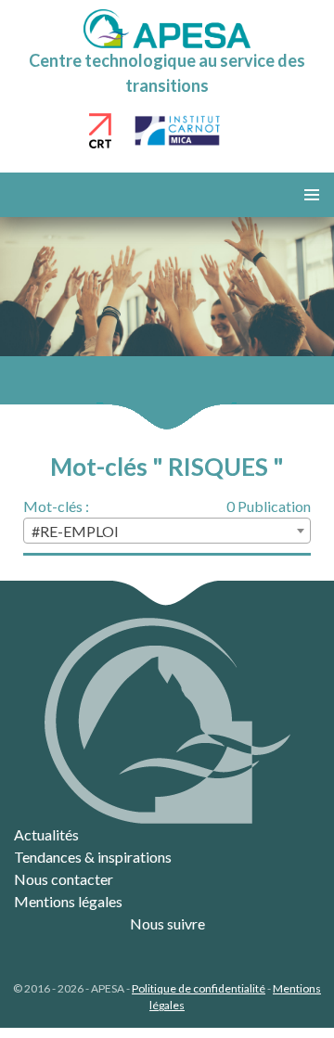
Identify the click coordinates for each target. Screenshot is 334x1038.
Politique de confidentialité (198, 988)
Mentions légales (68, 901)
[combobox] (167, 531)
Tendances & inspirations (93, 856)
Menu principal (311, 195)
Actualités (46, 834)
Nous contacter (63, 879)
